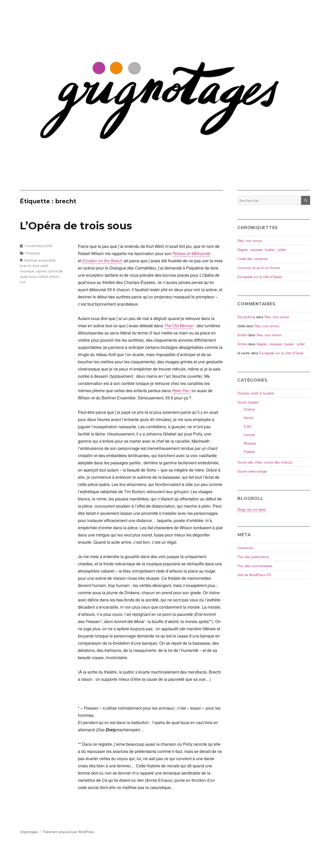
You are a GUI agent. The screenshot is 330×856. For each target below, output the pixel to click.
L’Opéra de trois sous (76, 225)
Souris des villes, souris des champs (265, 462)
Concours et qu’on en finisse (258, 267)
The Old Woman (179, 326)
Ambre (242, 334)
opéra (41, 271)
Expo (247, 426)
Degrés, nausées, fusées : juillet (261, 249)
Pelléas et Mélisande (191, 253)
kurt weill (40, 266)
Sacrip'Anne (246, 316)
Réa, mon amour (249, 240)
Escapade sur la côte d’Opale (259, 276)
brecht (25, 266)
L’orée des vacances (252, 258)
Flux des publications (253, 556)
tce (23, 282)
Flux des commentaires (255, 565)
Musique (33, 253)
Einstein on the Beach (102, 261)
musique (27, 271)
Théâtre (249, 451)
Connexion (245, 547)
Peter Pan (180, 390)
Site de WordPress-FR (254, 574)
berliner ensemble (39, 260)
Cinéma (249, 409)
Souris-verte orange (252, 471)
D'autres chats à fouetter (255, 393)
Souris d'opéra (248, 402)
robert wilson (48, 276)
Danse (248, 417)
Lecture (249, 434)
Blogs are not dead (251, 509)
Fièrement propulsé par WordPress (69, 831)
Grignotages (29, 831)
